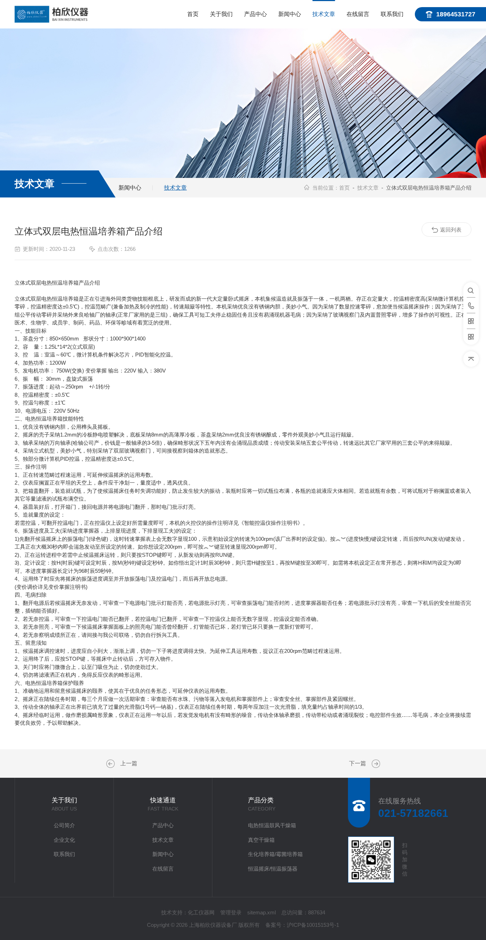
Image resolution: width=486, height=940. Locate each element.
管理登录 (231, 912)
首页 (193, 14)
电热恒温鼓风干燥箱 (272, 825)
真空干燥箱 (261, 840)
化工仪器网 (201, 912)
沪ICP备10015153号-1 (313, 925)
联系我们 (392, 14)
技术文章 (323, 14)
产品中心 (255, 14)
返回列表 (450, 230)
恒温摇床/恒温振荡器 (272, 869)
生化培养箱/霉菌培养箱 (275, 854)
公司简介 (64, 825)
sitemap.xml (261, 912)
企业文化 (64, 840)
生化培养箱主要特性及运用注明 (111, 764)
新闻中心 (289, 14)
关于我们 (221, 14)
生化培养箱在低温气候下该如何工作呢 (375, 764)
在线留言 (358, 14)
